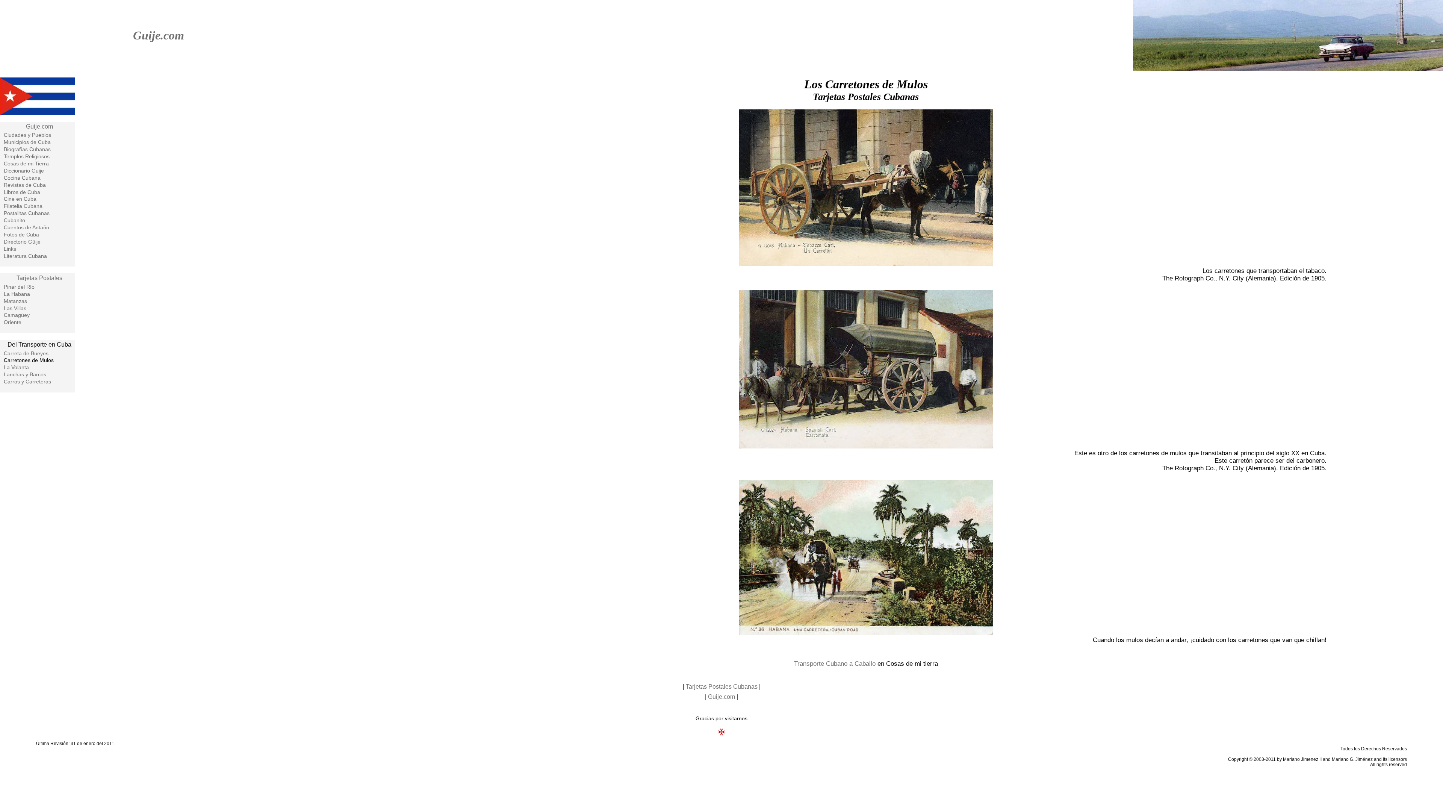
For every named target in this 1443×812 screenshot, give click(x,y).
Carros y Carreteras (27, 382)
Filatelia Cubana (23, 206)
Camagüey (17, 315)
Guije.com (158, 35)
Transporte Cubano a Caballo (835, 663)
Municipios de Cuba (27, 142)
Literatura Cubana (25, 256)
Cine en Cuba (20, 199)
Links (10, 249)
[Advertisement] (38, 519)
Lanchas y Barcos (25, 374)
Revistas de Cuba (25, 185)
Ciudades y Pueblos (27, 135)
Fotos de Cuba (21, 235)
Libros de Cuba (22, 192)
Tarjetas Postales (39, 278)
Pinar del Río (19, 287)
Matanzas (15, 301)
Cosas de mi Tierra (26, 164)
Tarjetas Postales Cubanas (722, 686)
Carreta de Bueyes (26, 353)
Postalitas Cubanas (27, 213)
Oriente (12, 322)
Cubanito (14, 220)
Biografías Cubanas (27, 149)
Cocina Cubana (22, 178)
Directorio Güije (22, 242)
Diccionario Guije (24, 171)
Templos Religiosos (27, 156)
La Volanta (16, 367)
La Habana (17, 294)
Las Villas (15, 308)
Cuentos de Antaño (26, 227)
